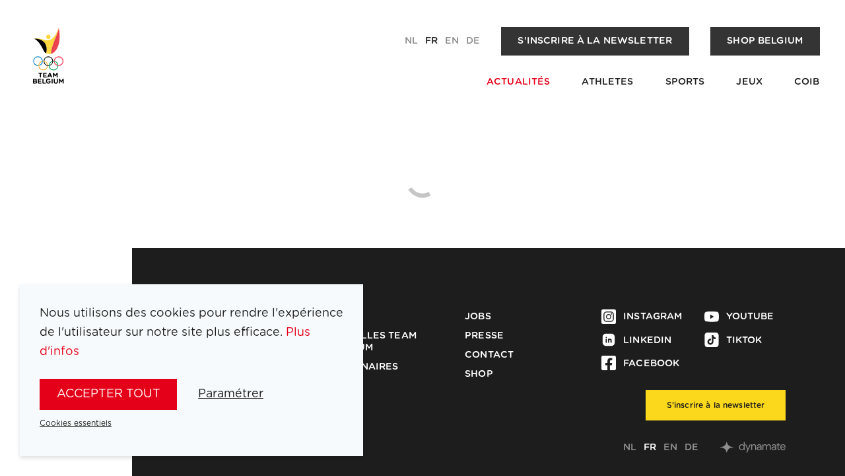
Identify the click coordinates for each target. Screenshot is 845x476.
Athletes (607, 82)
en (452, 41)
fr (431, 41)
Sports (685, 82)
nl (411, 41)
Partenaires (363, 367)
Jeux (749, 82)
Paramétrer (230, 394)
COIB (807, 82)
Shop (479, 374)
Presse (484, 335)
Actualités (518, 82)
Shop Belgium (765, 41)
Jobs (478, 316)
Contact (489, 355)
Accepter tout (108, 394)
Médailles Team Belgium (372, 341)
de (473, 41)
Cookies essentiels (76, 423)
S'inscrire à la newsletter (595, 41)
